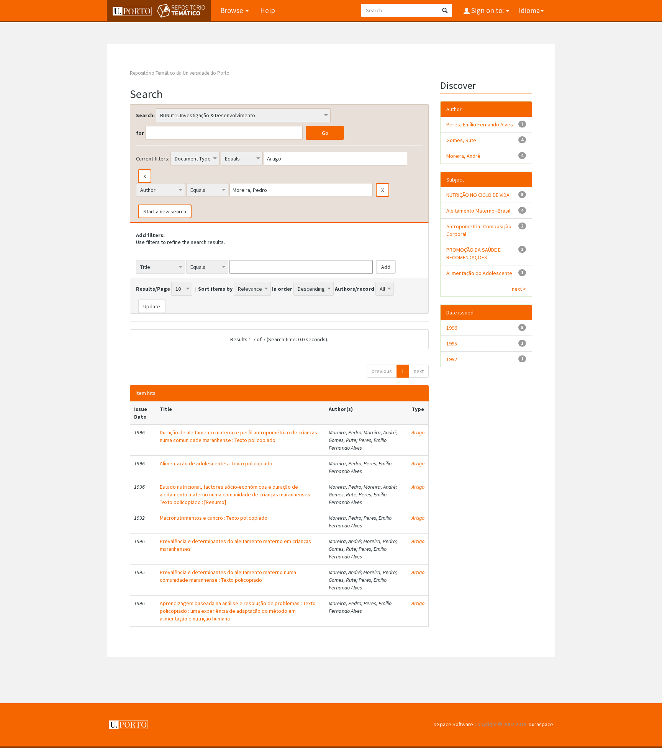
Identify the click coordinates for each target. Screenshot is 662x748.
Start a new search (164, 211)
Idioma (529, 10)
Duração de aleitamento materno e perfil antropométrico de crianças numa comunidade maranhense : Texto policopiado (238, 436)
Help (267, 10)
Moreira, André (463, 155)
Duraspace (541, 724)
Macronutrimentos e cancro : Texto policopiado (213, 517)
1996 (451, 327)
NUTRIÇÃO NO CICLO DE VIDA (478, 195)
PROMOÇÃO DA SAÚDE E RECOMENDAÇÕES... (473, 253)
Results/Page (153, 288)
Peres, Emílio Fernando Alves (479, 124)
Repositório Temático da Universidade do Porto (179, 73)
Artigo (417, 432)
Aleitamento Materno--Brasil (478, 210)
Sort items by (215, 288)
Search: (145, 115)
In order (282, 288)
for (140, 132)
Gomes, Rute (461, 140)
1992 (451, 359)
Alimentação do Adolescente (479, 273)
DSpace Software (453, 724)
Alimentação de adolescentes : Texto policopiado (216, 463)
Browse (232, 10)
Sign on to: (487, 10)
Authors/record (354, 288)
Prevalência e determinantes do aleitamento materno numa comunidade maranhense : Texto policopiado (228, 576)
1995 (451, 343)
